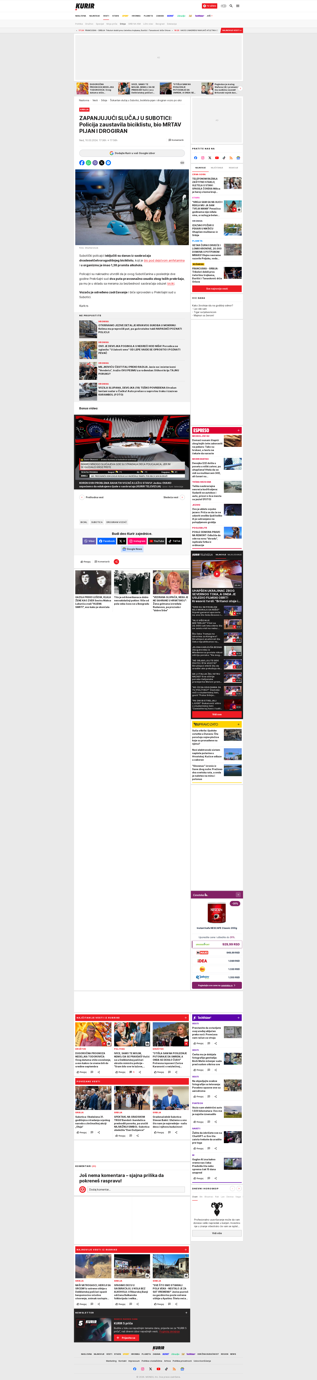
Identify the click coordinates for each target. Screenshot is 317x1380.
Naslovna (84, 100)
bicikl (170, 283)
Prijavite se (128, 1337)
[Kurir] (84, 6)
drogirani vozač (116, 522)
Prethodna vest (95, 497)
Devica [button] (230, 1196)
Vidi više (217, 1233)
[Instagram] (202, 158)
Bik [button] (201, 1196)
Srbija (104, 100)
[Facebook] (195, 158)
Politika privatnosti (182, 1361)
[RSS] (231, 158)
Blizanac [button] (209, 1196)
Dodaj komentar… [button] (100, 1189)
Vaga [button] (238, 1196)
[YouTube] (217, 158)
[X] (209, 158)
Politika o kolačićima (152, 1361)
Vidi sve (217, 714)
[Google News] (238, 158)
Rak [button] (217, 1196)
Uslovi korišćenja (202, 1361)
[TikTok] (224, 158)
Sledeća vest (170, 497)
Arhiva (167, 1361)
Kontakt (122, 1361)
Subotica (97, 522)
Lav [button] (223, 1196)
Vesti (95, 100)
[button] (176, 140)
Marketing (111, 1361)
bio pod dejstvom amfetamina (164, 260)
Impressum (134, 1361)
